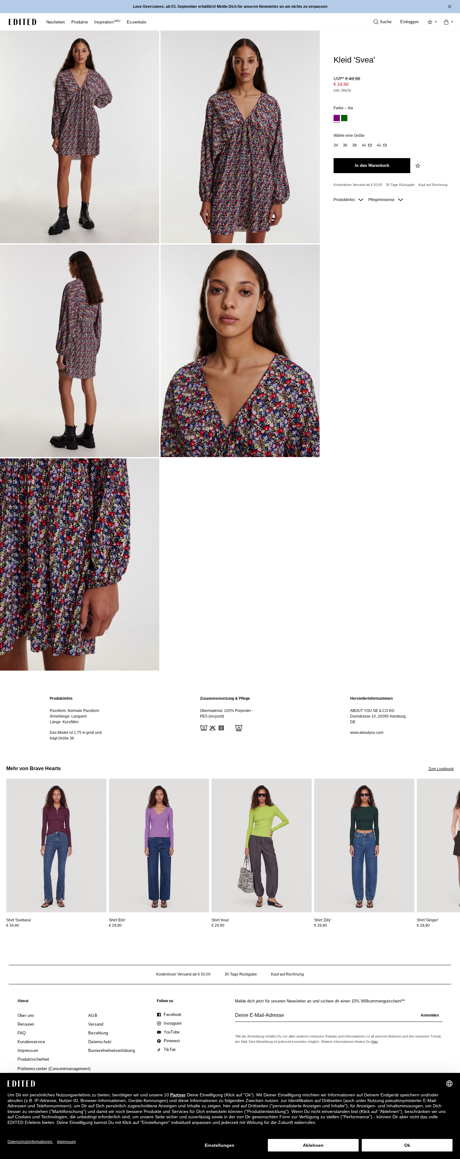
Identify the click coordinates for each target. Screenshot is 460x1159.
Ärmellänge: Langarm (68, 716)
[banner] (230, 6)
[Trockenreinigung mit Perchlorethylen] (238, 727)
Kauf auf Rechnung (432, 185)
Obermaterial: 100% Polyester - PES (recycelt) (226, 713)
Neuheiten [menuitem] (55, 22)
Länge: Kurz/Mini (64, 722)
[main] (230, 718)
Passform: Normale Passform (74, 710)
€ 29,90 (115, 925)
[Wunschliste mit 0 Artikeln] (430, 22)
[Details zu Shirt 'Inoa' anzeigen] (262, 845)
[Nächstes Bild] (457, 807)
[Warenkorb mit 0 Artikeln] (446, 22)
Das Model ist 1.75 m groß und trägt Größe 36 (76, 735)
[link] (23, 1002)
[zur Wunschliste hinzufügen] (418, 165)
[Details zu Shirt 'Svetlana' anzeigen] (56, 845)
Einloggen (409, 22)
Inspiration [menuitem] (107, 22)
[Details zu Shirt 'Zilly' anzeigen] (364, 845)
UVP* (347, 78)
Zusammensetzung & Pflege (225, 698)
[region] (80, 718)
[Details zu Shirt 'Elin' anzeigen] (159, 845)
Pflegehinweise (382, 200)
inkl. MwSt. (343, 90)
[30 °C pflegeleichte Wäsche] (203, 727)
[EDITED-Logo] (22, 22)
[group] (338, 1017)
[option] (337, 119)
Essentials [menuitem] (136, 22)
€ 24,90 (341, 84)
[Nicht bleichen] (212, 727)
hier (374, 1041)
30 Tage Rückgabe (400, 185)
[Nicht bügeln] (229, 727)
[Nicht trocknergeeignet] (220, 727)
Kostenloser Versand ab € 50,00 (358, 185)
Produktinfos (345, 200)
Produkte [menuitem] (79, 22)
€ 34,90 (12, 925)
